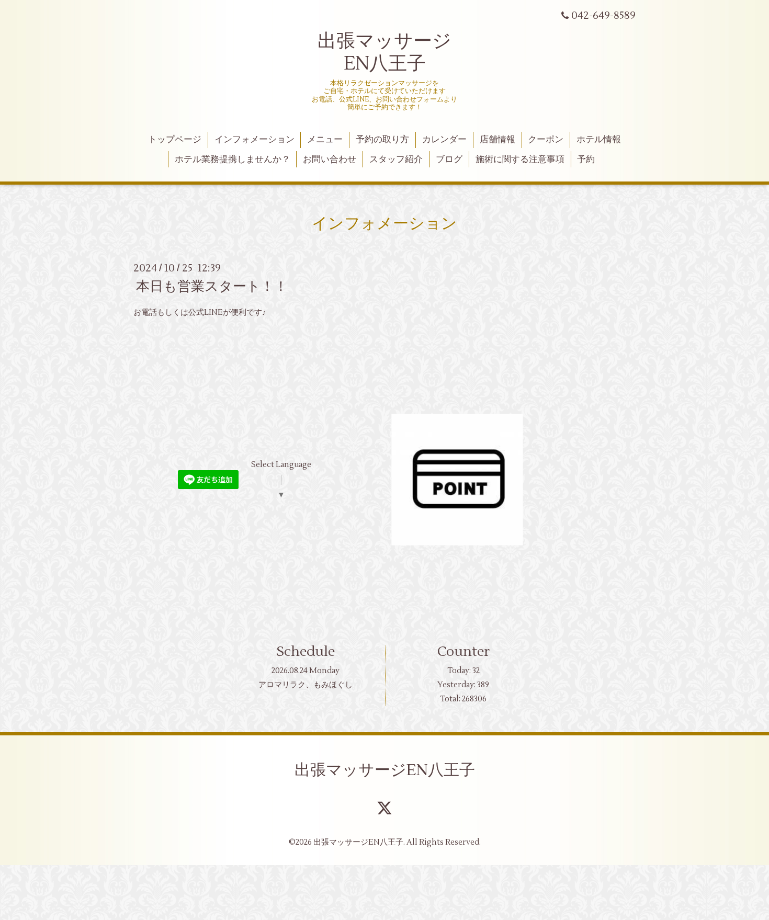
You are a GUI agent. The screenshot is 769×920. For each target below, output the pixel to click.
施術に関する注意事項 (520, 159)
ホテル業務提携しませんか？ (232, 159)
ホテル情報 (598, 139)
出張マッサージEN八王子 (385, 770)
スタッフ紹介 (396, 159)
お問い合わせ (329, 159)
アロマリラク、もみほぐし (305, 685)
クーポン (545, 139)
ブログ (449, 159)
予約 (586, 159)
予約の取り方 (382, 139)
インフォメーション (254, 139)
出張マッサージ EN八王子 (384, 52)
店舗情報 (497, 139)
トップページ (174, 139)
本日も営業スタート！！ (212, 287)
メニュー (325, 139)
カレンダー (444, 139)
